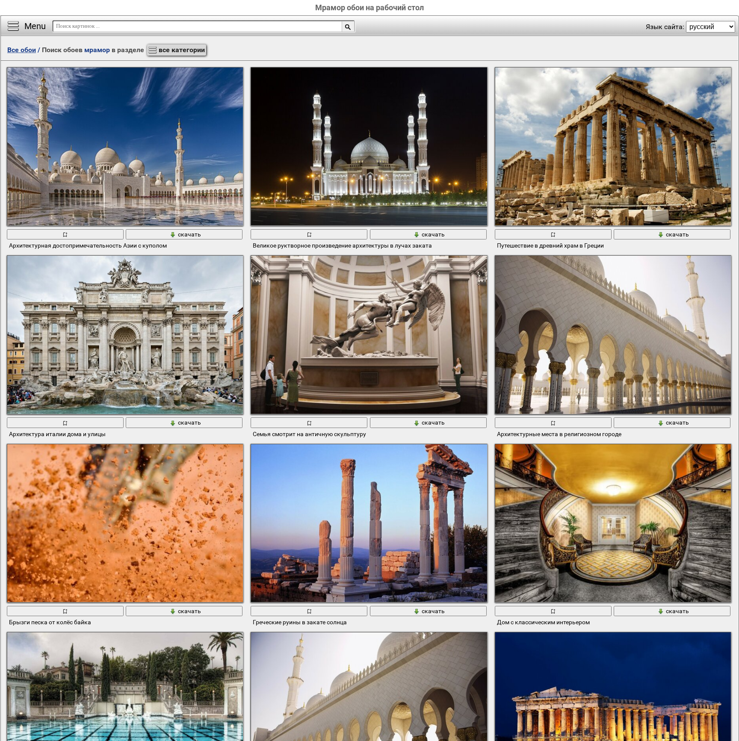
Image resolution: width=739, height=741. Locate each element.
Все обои (21, 50)
